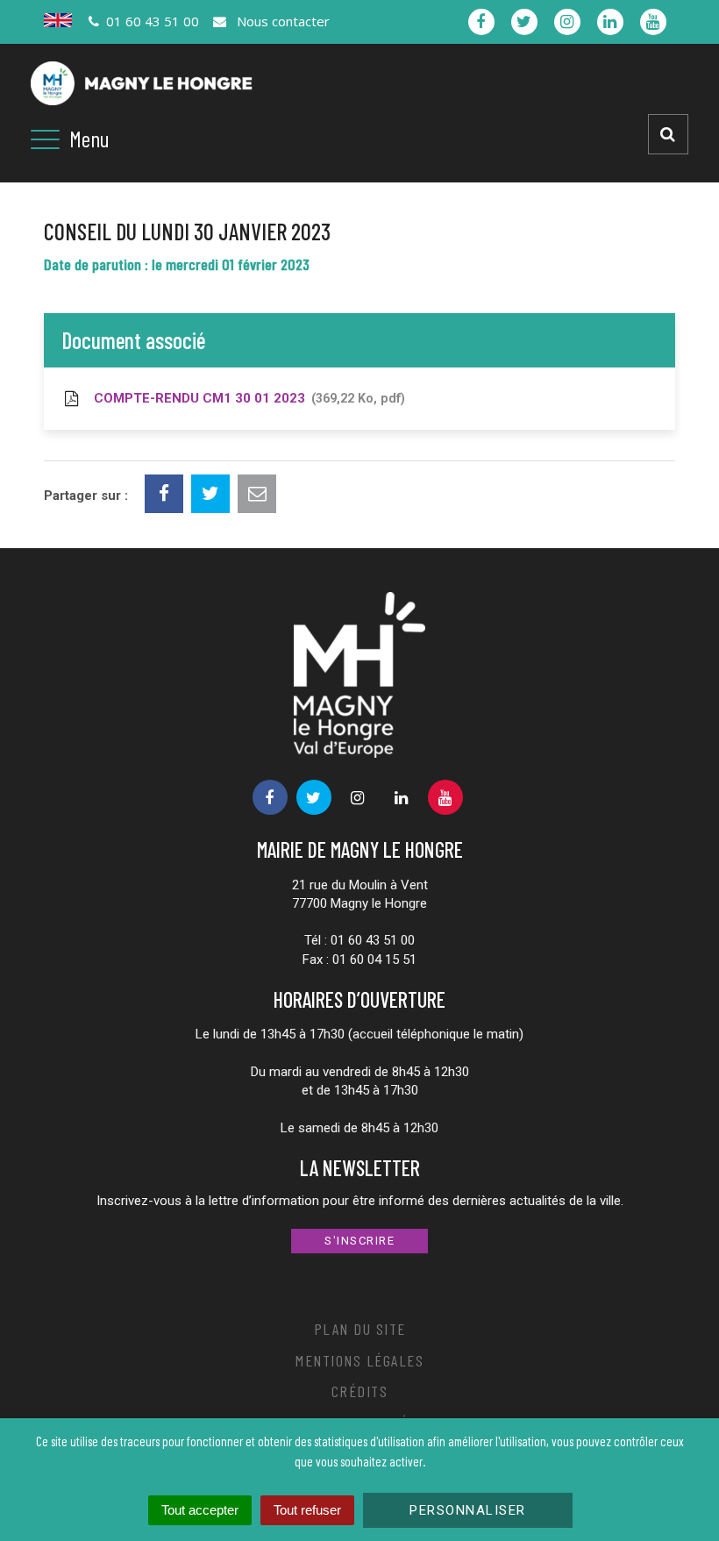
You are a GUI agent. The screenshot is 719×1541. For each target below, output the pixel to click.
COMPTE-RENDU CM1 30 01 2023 (245, 398)
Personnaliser (467, 1510)
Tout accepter (199, 1509)
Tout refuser (307, 1509)
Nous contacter (281, 21)
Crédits (359, 1391)
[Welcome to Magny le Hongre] (58, 20)
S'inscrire (359, 1240)
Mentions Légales (359, 1360)
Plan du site (360, 1328)
